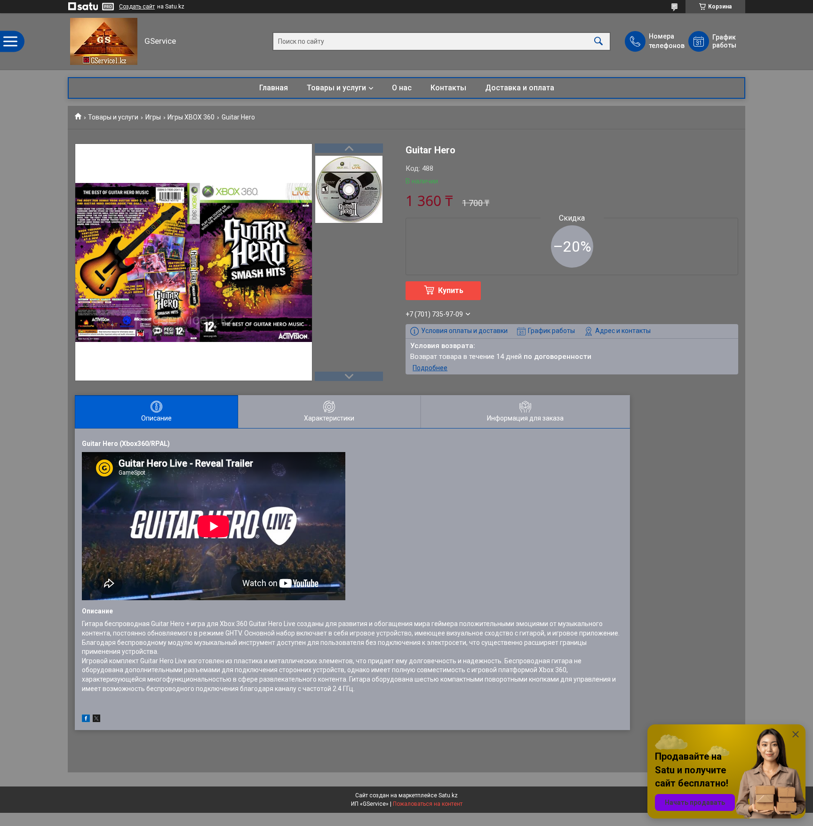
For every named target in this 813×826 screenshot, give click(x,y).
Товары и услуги (336, 87)
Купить (450, 290)
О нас (402, 87)
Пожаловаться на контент (427, 804)
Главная (273, 87)
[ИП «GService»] (103, 41)
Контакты (448, 87)
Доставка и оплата (519, 87)
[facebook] (86, 719)
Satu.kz (448, 795)
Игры (153, 117)
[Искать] (598, 41)
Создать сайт (137, 6)
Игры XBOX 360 (191, 117)
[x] (96, 719)
